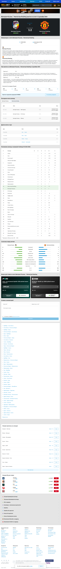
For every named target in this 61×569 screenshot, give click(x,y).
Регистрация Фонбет (50, 536)
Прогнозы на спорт (28, 547)
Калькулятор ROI (51, 553)
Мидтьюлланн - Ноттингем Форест (11, 360)
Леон (14, 538)
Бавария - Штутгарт (6, 428)
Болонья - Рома (7, 380)
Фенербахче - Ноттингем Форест (10, 406)
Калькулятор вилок (52, 550)
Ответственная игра (39, 556)
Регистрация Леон (52, 533)
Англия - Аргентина (6, 449)
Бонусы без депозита (8, 513)
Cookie (31, 566)
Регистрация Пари (52, 532)
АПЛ (25, 550)
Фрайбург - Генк (7, 358)
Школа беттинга (39, 552)
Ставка (56, 433)
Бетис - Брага (6, 335)
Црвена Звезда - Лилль (8, 396)
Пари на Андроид (4, 533)
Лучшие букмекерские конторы (10, 496)
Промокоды (38, 529)
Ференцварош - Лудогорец (9, 390)
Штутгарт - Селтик (7, 392)
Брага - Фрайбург (7, 333)
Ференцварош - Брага (8, 368)
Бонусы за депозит (17, 533)
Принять (41, 566)
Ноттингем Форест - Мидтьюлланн (11, 366)
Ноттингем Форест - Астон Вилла (10, 331)
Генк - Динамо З (7, 388)
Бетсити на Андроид (3, 542)
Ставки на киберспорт (3, 556)
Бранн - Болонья (7, 410)
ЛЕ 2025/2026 (30, 23)
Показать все (5, 417)
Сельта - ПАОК (6, 382)
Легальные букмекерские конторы (11, 499)
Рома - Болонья (7, 352)
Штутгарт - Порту (7, 374)
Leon (14, 490)
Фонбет (26, 538)
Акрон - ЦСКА (5, 445)
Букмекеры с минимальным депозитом (12, 505)
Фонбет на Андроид (3, 537)
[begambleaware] (49, 560)
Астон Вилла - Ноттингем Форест (10, 327)
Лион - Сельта (6, 362)
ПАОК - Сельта (6, 408)
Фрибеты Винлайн (28, 533)
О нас (37, 547)
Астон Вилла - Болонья (8, 339)
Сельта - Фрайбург (7, 341)
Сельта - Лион (6, 372)
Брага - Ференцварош (8, 364)
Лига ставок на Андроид (4, 540)
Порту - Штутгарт (7, 350)
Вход (59, 5)
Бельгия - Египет (5, 453)
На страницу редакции (51, 94)
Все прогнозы (30, 469)
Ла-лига (26, 553)
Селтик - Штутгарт (7, 402)
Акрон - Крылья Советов (7, 466)
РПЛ (25, 549)
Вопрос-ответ (39, 550)
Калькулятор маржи (52, 551)
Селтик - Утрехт (7, 414)
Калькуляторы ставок (51, 548)
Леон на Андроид (4, 534)
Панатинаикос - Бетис (8, 376)
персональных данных (16, 316)
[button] (57, 274)
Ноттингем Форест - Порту (9, 337)
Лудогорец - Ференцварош (9, 404)
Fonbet (14, 487)
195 (17, 491)
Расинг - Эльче (5, 441)
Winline (14, 481)
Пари (14, 536)
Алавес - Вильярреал (6, 437)
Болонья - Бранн (7, 384)
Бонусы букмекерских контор (10, 516)
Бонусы (14, 529)
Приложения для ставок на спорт (4, 553)
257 (17, 482)
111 (17, 488)
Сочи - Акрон (5, 462)
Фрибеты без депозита (9, 510)
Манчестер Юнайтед (15, 101)
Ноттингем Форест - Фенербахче (10, 386)
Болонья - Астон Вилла (8, 343)
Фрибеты (6, 507)
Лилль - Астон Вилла (8, 378)
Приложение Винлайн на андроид (11, 519)
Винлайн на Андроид (3, 531)
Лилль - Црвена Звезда (8, 400)
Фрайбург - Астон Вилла (8, 325)
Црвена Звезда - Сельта (8, 412)
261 (17, 485)
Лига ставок (15, 553)
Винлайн (15, 535)
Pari (14, 484)
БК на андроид (7, 502)
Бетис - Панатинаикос (8, 354)
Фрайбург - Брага (7, 329)
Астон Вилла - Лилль (8, 356)
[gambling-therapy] (48, 563)
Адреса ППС (38, 553)
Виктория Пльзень (5, 101)
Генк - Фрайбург (7, 370)
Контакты (38, 549)
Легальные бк (4, 547)
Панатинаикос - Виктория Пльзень (11, 398)
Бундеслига (27, 552)
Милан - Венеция (6, 433)
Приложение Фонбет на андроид (11, 521)
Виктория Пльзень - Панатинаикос (11, 394)
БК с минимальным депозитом (4, 550)
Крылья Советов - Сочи (7, 458)
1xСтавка (15, 477)
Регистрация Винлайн (50, 530)
